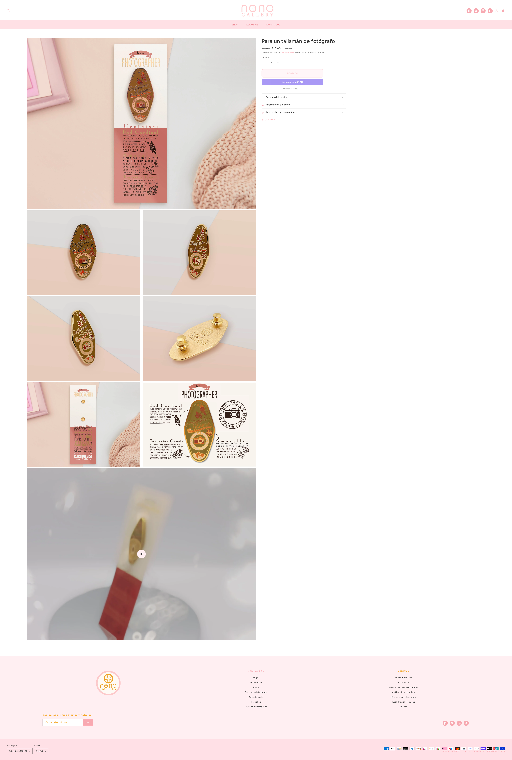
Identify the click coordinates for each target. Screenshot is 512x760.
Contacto (403, 682)
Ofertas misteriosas (256, 692)
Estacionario (256, 697)
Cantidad (265, 57)
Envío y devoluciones (403, 697)
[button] (8, 11)
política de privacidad (403, 692)
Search (403, 706)
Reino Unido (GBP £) (18, 751)
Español (39, 751)
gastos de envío (287, 52)
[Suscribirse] (88, 722)
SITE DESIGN (475, 752)
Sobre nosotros (403, 677)
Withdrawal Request (403, 702)
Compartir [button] (270, 120)
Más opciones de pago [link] (292, 89)
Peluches (256, 702)
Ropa (256, 687)
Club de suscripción (256, 706)
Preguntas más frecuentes (404, 687)
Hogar (256, 677)
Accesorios (256, 682)
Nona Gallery (458, 752)
